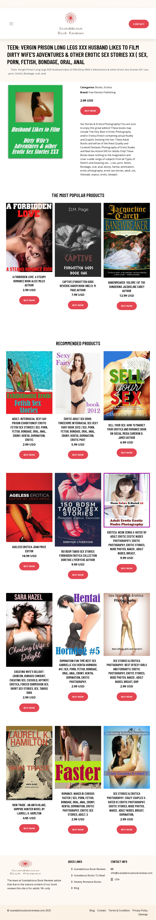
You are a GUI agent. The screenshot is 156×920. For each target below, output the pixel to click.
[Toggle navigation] (11, 24)
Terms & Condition (119, 910)
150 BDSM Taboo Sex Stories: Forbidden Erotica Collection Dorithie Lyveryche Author (78, 555)
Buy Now (90, 110)
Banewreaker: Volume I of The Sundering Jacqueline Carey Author (126, 286)
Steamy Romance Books (87, 881)
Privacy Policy (140, 910)
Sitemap (143, 914)
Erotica (108, 87)
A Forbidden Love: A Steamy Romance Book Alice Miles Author (29, 281)
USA (105, 4)
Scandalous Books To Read (89, 875)
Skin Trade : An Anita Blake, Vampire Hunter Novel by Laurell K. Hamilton (29, 809)
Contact (138, 23)
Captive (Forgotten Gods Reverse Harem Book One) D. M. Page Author (78, 286)
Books (99, 87)
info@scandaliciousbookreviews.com (128, 4)
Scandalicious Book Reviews (90, 869)
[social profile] (22, 4)
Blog (76, 888)
